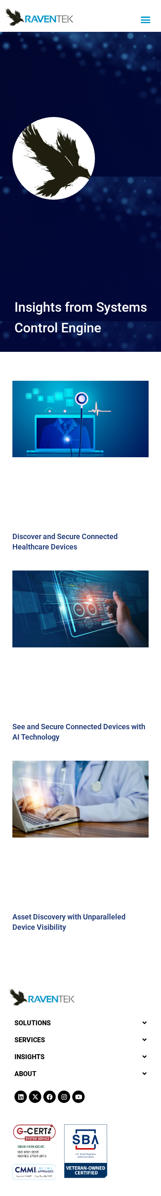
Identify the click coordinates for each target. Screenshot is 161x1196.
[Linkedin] (20, 1097)
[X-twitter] (35, 1097)
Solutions (32, 1023)
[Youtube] (78, 1097)
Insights (29, 1057)
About (25, 1074)
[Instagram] (64, 1097)
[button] (146, 20)
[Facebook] (49, 1097)
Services (29, 1040)
